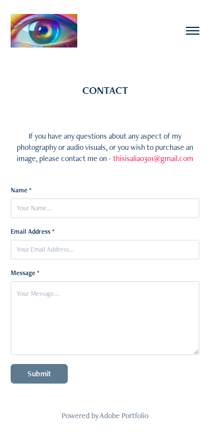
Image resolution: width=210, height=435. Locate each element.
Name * (21, 190)
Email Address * (32, 231)
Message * (25, 272)
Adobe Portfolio (124, 415)
